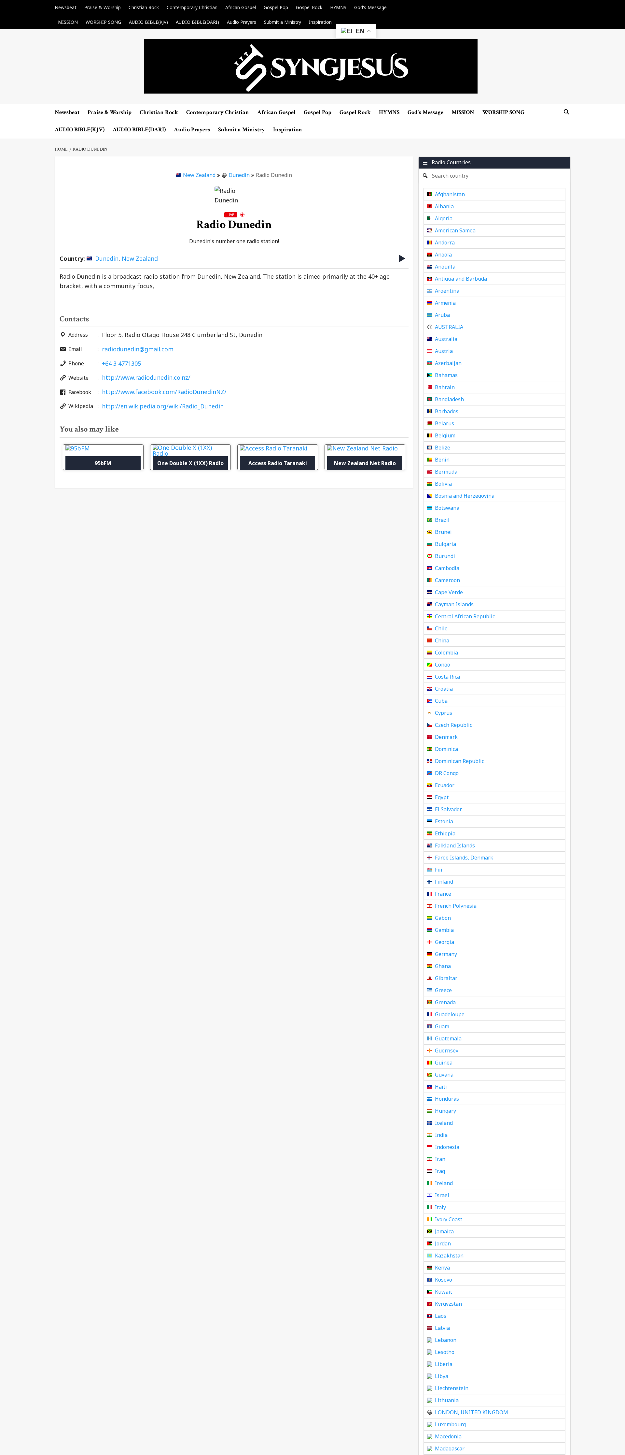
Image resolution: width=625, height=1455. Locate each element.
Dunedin (239, 175)
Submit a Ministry (282, 22)
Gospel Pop (276, 7)
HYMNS (338, 7)
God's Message (370, 7)
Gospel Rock (309, 7)
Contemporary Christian (192, 7)
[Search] (566, 112)
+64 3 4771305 (121, 363)
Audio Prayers (241, 22)
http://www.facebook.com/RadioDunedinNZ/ (164, 392)
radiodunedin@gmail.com (138, 349)
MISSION (68, 22)
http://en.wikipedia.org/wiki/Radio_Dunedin (163, 406)
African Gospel (240, 7)
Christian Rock (144, 7)
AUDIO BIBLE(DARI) (197, 22)
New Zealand (199, 175)
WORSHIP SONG (103, 22)
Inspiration (320, 22)
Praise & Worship (102, 7)
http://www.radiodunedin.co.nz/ (146, 377)
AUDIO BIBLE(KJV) (148, 22)
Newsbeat (65, 7)
